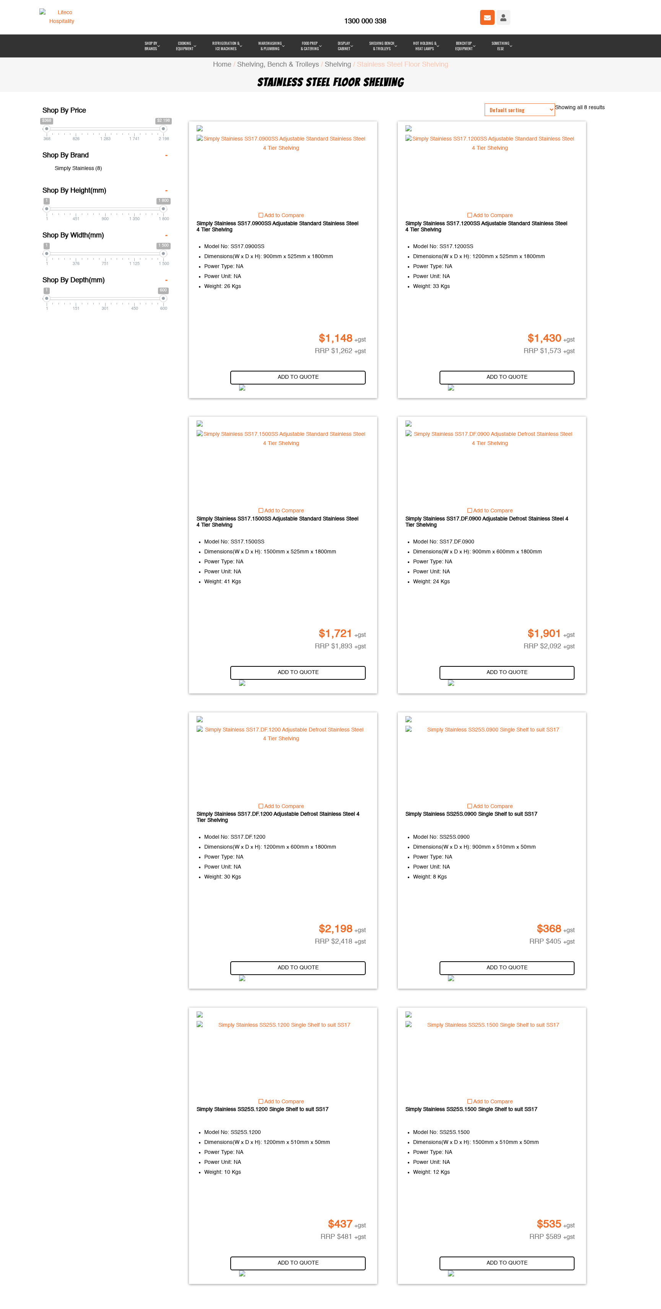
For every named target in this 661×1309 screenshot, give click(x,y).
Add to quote (298, 331)
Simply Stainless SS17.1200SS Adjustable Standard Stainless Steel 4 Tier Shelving (486, 181)
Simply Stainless (78, 122)
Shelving (338, 18)
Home (222, 18)
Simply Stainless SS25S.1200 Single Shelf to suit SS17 (263, 1063)
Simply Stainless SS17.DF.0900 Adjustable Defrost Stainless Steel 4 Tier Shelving (486, 476)
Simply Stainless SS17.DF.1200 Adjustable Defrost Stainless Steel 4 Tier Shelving (278, 771)
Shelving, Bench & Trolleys (278, 18)
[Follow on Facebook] (261, 1297)
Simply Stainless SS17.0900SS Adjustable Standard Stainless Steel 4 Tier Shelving (277, 181)
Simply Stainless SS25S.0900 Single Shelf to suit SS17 (471, 768)
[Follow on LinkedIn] (276, 1297)
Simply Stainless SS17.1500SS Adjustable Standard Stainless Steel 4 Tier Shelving (277, 476)
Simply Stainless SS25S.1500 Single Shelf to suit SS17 (471, 1063)
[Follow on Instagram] (292, 1297)
